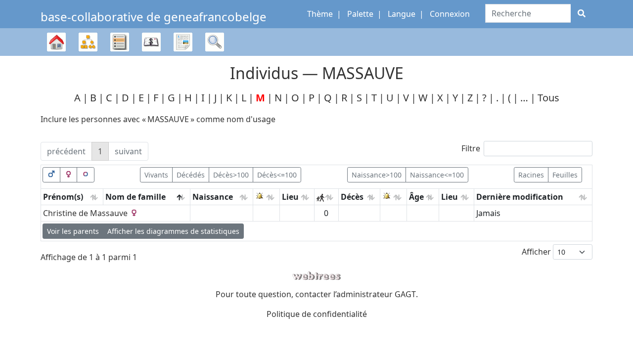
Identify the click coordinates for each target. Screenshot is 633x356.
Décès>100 (231, 174)
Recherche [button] (215, 42)
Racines (531, 174)
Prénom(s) (63, 196)
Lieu (290, 196)
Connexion (450, 13)
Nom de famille (135, 196)
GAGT (405, 294)
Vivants (156, 174)
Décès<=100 (277, 174)
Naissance (212, 196)
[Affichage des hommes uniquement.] (51, 174)
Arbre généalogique (56, 55)
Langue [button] (401, 13)
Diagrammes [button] (88, 42)
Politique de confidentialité (317, 314)
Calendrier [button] (151, 42)
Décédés (191, 174)
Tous (548, 97)
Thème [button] (320, 13)
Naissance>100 (377, 174)
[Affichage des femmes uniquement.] (69, 174)
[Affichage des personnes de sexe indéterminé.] (85, 174)
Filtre (470, 148)
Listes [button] (120, 42)
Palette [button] (360, 13)
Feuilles (565, 174)
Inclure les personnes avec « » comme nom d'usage (158, 119)
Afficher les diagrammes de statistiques (173, 231)
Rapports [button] (183, 42)
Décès (352, 196)
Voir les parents (73, 231)
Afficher (537, 251)
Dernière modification (519, 196)
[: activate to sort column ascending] (266, 197)
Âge (416, 196)
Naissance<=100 (437, 174)
